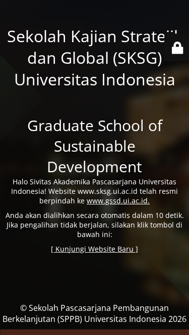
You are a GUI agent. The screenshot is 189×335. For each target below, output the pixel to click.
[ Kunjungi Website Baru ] (94, 249)
